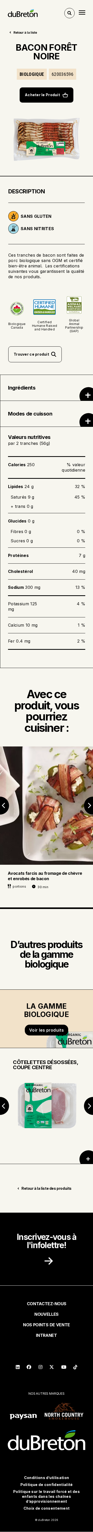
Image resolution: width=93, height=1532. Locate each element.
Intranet (46, 1335)
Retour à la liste (25, 32)
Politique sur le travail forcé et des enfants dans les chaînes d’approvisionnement (46, 1496)
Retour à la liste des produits (46, 1188)
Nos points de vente (46, 1324)
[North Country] (64, 1411)
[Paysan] (23, 1417)
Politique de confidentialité (46, 1484)
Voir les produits (46, 1030)
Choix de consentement (47, 1508)
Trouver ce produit (31, 354)
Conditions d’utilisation (46, 1477)
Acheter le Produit (42, 95)
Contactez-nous (46, 1303)
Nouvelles (46, 1314)
